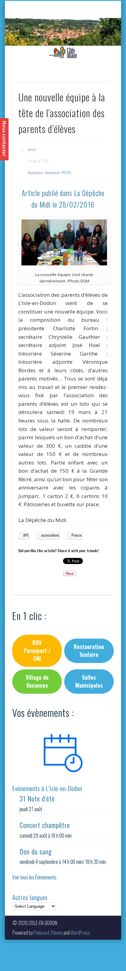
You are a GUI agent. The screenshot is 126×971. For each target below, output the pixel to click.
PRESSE (66, 172)
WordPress (80, 932)
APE (26, 535)
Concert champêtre (45, 825)
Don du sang (36, 851)
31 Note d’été (37, 798)
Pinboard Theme (48, 932)
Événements (52, 172)
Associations (35, 172)
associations (50, 535)
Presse (77, 535)
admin (32, 149)
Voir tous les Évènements (34, 877)
